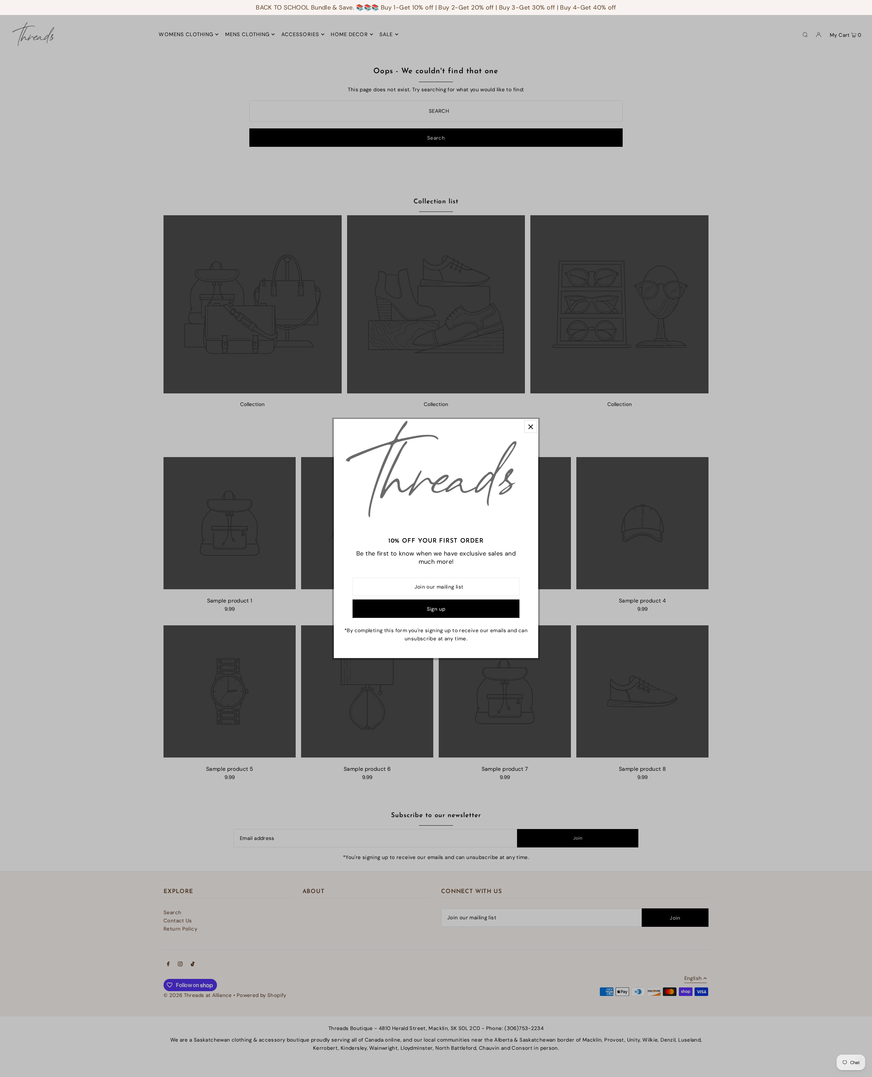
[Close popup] (530, 427)
